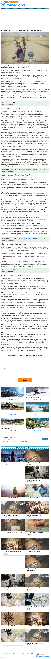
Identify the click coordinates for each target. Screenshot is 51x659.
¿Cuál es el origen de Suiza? (34, 480)
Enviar (25, 380)
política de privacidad (23, 441)
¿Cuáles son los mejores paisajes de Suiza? (12, 552)
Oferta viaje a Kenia (5, 413)
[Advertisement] (25, 19)
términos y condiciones (27, 377)
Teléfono (5, 363)
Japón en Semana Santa (5, 428)
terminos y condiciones (12, 441)
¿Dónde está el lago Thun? (33, 551)
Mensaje (5, 368)
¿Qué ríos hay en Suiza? (9, 588)
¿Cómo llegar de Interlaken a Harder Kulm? (36, 607)
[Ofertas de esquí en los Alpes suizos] (37, 391)
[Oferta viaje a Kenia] (12, 406)
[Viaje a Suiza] (12, 393)
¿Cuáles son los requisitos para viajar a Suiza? (13, 463)
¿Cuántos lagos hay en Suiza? (11, 515)
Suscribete (45, 439)
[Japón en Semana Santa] (12, 421)
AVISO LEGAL (15, 653)
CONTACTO (22, 653)
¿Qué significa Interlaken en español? (12, 643)
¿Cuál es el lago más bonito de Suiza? (13, 532)
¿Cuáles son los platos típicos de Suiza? (35, 643)
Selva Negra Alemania (30, 428)
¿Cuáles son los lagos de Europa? (12, 625)
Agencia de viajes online (6, 653)
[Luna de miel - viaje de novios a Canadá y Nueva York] (37, 408)
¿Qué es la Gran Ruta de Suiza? (35, 515)
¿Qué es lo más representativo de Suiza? (35, 533)
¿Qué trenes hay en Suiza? (33, 497)
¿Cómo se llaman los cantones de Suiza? (35, 588)
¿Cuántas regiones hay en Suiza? (12, 606)
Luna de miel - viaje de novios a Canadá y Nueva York (36, 413)
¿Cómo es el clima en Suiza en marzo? (36, 625)
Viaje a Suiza (3, 397)
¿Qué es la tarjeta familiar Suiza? (11, 497)
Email (6, 358)
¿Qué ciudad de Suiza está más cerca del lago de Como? (36, 569)
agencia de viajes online (28, 103)
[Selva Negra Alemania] (37, 425)
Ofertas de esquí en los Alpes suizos (33, 397)
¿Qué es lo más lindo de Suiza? (34, 463)
